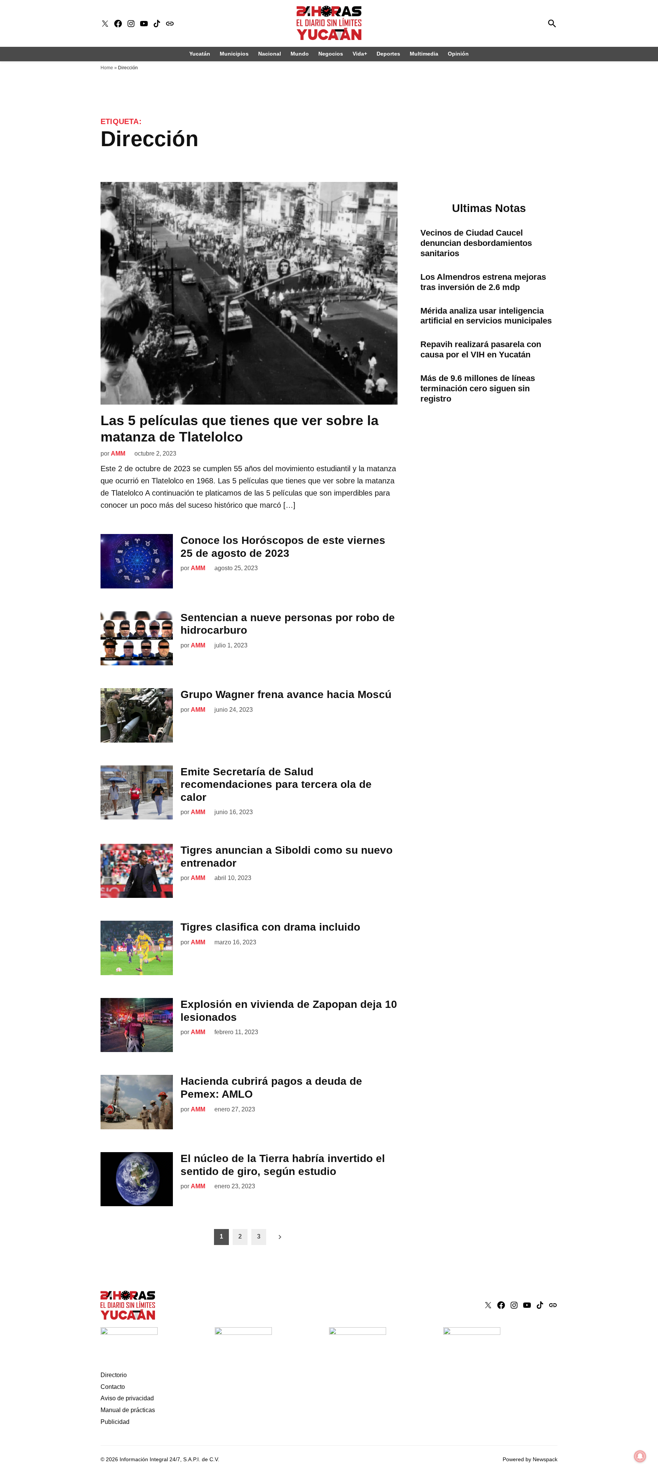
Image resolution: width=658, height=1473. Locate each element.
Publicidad (115, 1422)
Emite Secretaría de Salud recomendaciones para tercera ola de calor (276, 784)
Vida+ (360, 54)
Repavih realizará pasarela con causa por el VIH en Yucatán (480, 349)
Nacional (269, 54)
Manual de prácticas (128, 1410)
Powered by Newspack (530, 1459)
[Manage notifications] (640, 1456)
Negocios (330, 54)
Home (107, 67)
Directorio (114, 1375)
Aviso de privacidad (127, 1398)
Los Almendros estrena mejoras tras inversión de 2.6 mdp (483, 282)
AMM (118, 453)
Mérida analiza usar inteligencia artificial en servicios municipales (486, 316)
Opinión (458, 54)
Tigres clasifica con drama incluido (270, 927)
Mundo (300, 54)
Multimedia (424, 54)
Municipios (234, 54)
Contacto (113, 1387)
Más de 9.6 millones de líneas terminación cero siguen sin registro (477, 388)
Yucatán (199, 54)
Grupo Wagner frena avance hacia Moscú (285, 694)
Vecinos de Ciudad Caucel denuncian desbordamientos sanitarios (476, 243)
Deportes (388, 54)
